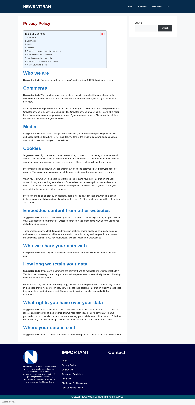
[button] (168, 7)
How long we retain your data (39, 58)
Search (138, 23)
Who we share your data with (39, 54)
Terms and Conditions (72, 374)
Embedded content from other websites (44, 51)
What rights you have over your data (42, 61)
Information (157, 6)
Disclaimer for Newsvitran (74, 383)
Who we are (32, 37)
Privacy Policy (69, 365)
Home (130, 6)
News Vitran (37, 6)
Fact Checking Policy (72, 387)
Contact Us (67, 369)
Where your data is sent (37, 65)
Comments (31, 41)
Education (142, 6)
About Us (66, 378)
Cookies (30, 48)
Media (29, 44)
